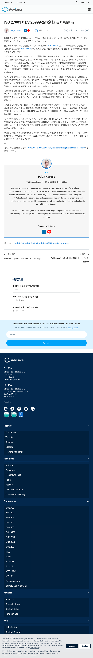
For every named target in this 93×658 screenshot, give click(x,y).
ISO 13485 (10, 532)
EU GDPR (9, 561)
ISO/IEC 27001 (52, 46)
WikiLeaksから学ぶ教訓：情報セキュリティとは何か (70, 260)
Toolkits (9, 437)
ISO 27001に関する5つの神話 (25, 297)
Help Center (11, 627)
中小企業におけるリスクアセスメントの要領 (22, 258)
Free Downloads (13, 475)
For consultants (12, 581)
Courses (9, 442)
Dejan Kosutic (17, 30)
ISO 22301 (10, 546)
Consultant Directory (15, 494)
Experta (9, 447)
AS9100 (9, 576)
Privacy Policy (34, 648)
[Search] (76, 2)
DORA (8, 556)
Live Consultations (14, 489)
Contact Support (13, 632)
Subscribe (46, 343)
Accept (72, 646)
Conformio (10, 432)
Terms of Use (11, 614)
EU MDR (9, 566)
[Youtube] (26, 409)
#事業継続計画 (45, 243)
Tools (8, 480)
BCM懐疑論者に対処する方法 (25, 307)
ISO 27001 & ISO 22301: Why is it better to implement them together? (56, 148)
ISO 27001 (10, 507)
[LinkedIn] (6, 409)
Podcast (9, 484)
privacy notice (73, 328)
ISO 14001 (10, 522)
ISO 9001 (9, 517)
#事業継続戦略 (31, 243)
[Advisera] (9, 9)
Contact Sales (12, 609)
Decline (85, 646)
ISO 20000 (10, 542)
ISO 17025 (10, 537)
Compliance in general (16, 586)
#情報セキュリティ (61, 243)
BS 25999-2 (26, 49)
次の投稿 (81, 254)
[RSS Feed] (33, 409)
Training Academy (14, 451)
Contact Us (8, 2)
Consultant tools (13, 604)
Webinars (10, 470)
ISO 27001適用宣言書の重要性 (26, 286)
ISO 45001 (10, 527)
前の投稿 (11, 254)
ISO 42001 (10, 512)
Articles (9, 465)
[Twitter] (12, 409)
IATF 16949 (10, 571)
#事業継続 (19, 243)
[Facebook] (19, 409)
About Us (9, 599)
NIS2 (7, 551)
